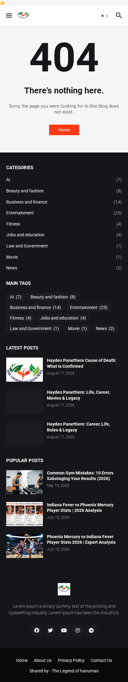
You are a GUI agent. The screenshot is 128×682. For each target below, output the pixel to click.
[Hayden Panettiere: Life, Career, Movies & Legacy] (24, 401)
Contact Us (101, 660)
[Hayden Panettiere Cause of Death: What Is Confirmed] (24, 370)
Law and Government (64, 245)
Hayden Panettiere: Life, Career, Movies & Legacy (78, 395)
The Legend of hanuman (75, 670)
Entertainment (64, 212)
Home (64, 129)
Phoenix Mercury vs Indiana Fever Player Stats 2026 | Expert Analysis (81, 539)
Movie (64, 257)
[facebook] (36, 630)
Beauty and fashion (64, 190)
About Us (43, 660)
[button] (8, 16)
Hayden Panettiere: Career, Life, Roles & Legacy (78, 427)
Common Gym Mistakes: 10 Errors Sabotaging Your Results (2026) (80, 475)
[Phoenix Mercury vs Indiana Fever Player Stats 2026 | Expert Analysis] (24, 546)
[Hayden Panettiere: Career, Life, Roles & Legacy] (24, 433)
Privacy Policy (71, 660)
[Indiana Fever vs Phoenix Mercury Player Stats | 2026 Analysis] (24, 514)
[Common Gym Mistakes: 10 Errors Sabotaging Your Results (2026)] (24, 482)
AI (64, 179)
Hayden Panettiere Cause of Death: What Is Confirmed (82, 363)
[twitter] (50, 630)
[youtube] (64, 630)
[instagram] (77, 630)
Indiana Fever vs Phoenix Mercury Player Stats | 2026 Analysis (80, 507)
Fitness (64, 223)
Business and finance (64, 201)
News (64, 267)
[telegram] (91, 630)
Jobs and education (64, 234)
